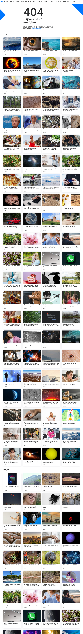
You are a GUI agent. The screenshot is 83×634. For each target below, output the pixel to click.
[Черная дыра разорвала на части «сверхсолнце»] (32, 457)
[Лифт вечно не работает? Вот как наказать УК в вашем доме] (12, 476)
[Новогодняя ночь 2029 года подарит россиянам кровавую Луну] (71, 599)
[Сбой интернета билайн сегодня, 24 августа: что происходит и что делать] (71, 242)
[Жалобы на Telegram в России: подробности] (71, 535)
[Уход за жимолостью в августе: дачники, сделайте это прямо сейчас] (71, 164)
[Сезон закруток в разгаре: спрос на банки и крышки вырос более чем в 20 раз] (12, 320)
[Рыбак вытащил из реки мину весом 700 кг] (51, 476)
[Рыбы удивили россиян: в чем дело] (71, 560)
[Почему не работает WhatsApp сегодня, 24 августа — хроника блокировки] (71, 261)
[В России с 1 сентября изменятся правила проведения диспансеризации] (71, 105)
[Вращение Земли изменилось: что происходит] (12, 398)
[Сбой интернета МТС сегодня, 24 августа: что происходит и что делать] (32, 300)
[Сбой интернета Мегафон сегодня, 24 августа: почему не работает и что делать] (71, 183)
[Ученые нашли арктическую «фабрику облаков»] (71, 437)
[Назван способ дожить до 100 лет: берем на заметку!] (12, 144)
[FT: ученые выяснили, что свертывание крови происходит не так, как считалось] (32, 125)
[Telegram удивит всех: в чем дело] (51, 619)
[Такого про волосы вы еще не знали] (51, 580)
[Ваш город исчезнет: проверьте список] (32, 85)
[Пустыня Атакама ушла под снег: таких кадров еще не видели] (32, 379)
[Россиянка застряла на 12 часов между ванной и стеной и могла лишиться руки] (12, 281)
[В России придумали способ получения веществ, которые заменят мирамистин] (51, 515)
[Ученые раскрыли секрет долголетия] (71, 66)
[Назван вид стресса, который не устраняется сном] (51, 164)
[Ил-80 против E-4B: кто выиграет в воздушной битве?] (51, 300)
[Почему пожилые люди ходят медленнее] (71, 580)
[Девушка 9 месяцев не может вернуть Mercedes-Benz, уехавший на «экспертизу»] (51, 535)
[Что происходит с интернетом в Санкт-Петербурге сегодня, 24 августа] (12, 599)
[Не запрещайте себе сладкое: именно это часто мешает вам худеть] (32, 281)
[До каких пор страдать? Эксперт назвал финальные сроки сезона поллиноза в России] (32, 261)
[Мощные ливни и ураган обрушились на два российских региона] (32, 183)
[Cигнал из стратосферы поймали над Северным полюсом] (51, 183)
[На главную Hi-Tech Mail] (5, 1)
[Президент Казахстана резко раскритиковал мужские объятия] (12, 125)
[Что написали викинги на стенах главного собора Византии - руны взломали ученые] (51, 359)
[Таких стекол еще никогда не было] (51, 261)
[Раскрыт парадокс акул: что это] (71, 85)
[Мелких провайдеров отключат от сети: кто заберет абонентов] (32, 515)
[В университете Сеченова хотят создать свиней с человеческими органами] (12, 619)
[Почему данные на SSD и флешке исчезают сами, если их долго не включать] (51, 379)
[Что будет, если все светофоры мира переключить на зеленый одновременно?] (51, 496)
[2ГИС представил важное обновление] (32, 496)
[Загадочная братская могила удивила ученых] (32, 619)
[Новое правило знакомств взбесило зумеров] (32, 144)
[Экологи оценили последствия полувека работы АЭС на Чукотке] (12, 105)
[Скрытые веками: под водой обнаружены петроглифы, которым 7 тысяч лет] (71, 496)
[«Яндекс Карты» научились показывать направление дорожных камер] (71, 418)
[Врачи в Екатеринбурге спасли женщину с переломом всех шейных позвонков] (71, 457)
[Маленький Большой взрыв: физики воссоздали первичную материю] (32, 359)
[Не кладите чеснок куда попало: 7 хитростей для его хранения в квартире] (12, 261)
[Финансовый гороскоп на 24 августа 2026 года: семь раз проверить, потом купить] (51, 418)
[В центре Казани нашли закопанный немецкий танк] (71, 125)
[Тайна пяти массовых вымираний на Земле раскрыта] (12, 66)
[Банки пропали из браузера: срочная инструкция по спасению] (51, 320)
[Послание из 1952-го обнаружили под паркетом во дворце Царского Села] (51, 560)
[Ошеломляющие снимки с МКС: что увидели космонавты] (12, 560)
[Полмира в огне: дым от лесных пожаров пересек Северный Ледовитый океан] (71, 476)
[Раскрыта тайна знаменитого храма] (51, 222)
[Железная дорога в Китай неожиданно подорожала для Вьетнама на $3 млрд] (12, 418)
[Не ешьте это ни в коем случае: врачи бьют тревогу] (51, 66)
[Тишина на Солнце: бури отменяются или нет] (51, 457)
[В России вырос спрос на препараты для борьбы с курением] (51, 242)
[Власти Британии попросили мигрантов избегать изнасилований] (51, 599)
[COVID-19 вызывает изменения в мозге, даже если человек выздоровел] (12, 457)
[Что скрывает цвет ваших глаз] (32, 46)
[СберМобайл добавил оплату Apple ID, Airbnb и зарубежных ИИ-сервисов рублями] (12, 437)
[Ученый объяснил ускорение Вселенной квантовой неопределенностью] (51, 339)
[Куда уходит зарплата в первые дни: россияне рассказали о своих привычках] (32, 418)
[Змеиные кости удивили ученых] (51, 203)
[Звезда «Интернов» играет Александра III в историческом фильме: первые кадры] (32, 535)
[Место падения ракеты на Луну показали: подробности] (32, 398)
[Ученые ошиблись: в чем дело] (32, 222)
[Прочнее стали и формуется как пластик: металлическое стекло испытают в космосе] (51, 125)
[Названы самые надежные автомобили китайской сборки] (12, 222)
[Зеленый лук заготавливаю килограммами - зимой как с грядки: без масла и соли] (51, 144)
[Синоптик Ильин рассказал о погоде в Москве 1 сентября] (32, 437)
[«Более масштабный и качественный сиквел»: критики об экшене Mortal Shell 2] (71, 515)
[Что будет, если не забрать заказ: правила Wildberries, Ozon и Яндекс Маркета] (71, 398)
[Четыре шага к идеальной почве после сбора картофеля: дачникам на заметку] (51, 105)
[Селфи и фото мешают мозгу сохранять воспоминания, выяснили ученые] (12, 339)
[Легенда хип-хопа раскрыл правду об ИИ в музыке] (12, 379)
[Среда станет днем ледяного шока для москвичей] (32, 320)
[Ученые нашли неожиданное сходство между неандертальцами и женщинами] (71, 144)
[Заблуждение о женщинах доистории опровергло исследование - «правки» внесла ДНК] (32, 339)
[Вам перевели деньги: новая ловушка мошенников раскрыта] (71, 222)
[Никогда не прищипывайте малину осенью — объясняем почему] (12, 164)
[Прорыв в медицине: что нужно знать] (71, 359)
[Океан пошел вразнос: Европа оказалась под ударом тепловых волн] (51, 46)
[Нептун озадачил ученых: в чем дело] (71, 619)
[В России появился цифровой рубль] (12, 496)
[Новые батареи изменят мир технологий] (71, 339)
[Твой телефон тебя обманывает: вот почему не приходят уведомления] (71, 379)
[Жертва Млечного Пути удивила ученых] (32, 164)
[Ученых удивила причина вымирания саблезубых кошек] (71, 281)
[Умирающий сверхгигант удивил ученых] (32, 66)
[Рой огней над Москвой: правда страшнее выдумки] (12, 580)
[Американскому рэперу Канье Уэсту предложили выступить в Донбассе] (51, 398)
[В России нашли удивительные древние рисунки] (32, 105)
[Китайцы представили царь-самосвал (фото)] (51, 85)
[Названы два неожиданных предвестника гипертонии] (12, 85)
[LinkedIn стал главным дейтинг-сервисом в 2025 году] (51, 437)
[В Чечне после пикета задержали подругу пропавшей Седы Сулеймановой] (32, 580)
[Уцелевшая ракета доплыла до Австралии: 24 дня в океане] (12, 46)
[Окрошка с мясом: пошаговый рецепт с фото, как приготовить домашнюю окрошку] (32, 476)
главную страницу (36, 28)
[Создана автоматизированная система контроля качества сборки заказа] (12, 300)
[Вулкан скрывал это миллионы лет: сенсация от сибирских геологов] (32, 560)
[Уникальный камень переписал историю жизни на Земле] (71, 46)
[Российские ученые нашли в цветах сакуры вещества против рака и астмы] (32, 242)
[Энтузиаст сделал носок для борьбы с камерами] (32, 599)
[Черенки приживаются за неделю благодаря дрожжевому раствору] (12, 242)
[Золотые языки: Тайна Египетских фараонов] (71, 203)
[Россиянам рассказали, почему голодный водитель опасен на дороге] (12, 359)
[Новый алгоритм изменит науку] (12, 535)
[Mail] (2, 1)
